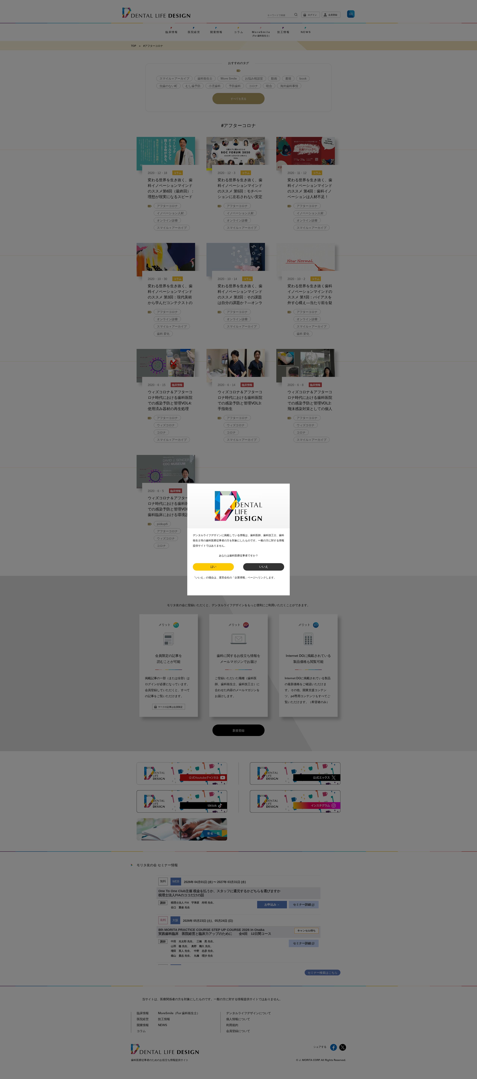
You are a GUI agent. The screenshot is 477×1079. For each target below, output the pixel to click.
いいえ (263, 566)
